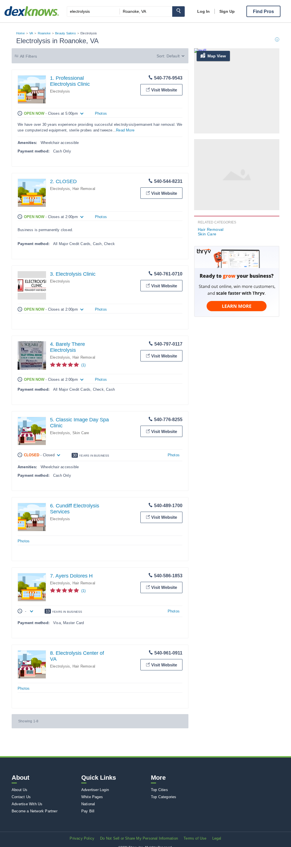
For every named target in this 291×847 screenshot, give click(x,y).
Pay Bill (88, 811)
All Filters (28, 56)
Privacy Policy (82, 838)
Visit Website (164, 89)
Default (173, 56)
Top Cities (159, 790)
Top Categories (163, 797)
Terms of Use (195, 838)
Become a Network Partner (34, 811)
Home (20, 33)
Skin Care (80, 433)
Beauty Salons (65, 33)
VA (31, 33)
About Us (20, 790)
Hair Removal (83, 189)
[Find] (178, 11)
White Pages (92, 797)
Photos (101, 113)
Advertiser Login (95, 790)
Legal (216, 838)
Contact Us (21, 797)
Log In (203, 11)
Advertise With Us (27, 804)
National (88, 804)
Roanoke (44, 33)
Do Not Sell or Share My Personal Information (139, 838)
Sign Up (227, 11)
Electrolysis (60, 91)
